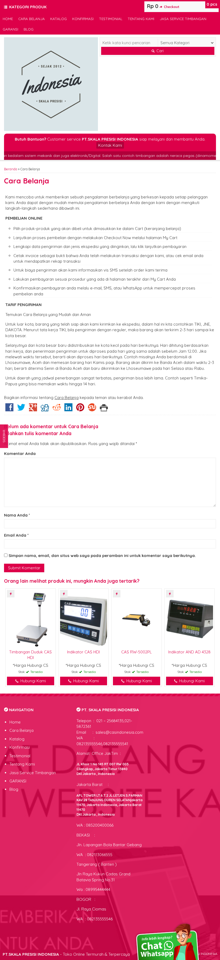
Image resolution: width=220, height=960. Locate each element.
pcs (212, 4)
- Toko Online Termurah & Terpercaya (66, 954)
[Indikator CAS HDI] (83, 618)
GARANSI (10, 29)
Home (8, 18)
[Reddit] (56, 409)
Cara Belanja (31, 18)
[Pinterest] (80, 409)
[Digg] (44, 409)
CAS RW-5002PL (136, 651)
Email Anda (15, 535)
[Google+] (33, 409)
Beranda (10, 169)
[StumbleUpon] (92, 409)
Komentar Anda (20, 453)
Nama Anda (16, 515)
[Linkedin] (68, 409)
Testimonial (110, 18)
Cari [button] (159, 50)
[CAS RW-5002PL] (136, 618)
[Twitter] (21, 409)
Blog (29, 29)
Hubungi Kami (32, 680)
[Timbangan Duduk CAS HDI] (30, 618)
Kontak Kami (110, 145)
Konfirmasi (83, 18)
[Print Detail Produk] (103, 409)
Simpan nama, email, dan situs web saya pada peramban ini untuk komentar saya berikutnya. (102, 555)
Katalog (58, 18)
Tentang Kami (141, 18)
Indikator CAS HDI (83, 651)
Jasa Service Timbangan (183, 18)
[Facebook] (9, 409)
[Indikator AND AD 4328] (189, 618)
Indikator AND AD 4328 (189, 651)
